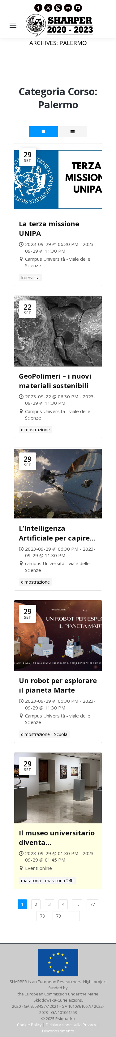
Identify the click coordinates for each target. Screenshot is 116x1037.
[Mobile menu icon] (13, 25)
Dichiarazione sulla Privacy (71, 1024)
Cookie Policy (29, 1024)
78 (42, 916)
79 (58, 916)
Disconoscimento (58, 1031)
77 (92, 904)
